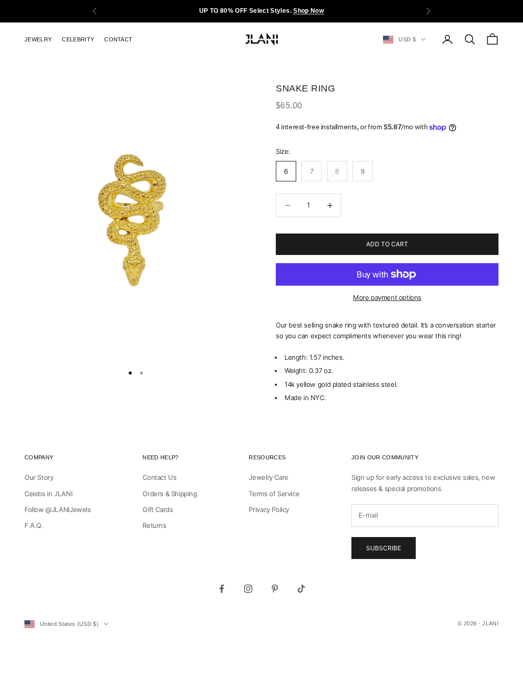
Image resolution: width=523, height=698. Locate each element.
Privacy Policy (269, 509)
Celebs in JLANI (48, 494)
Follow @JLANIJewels (58, 509)
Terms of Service (274, 494)
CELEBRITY (78, 39)
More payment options (387, 297)
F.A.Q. (34, 525)
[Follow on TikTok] (301, 589)
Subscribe (383, 548)
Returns (154, 525)
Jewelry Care (268, 477)
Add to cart (387, 244)
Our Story (39, 477)
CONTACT (118, 39)
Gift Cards (157, 509)
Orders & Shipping (169, 494)
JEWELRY (38, 39)
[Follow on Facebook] (222, 589)
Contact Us (159, 477)
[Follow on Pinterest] (275, 589)
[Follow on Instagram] (248, 589)
